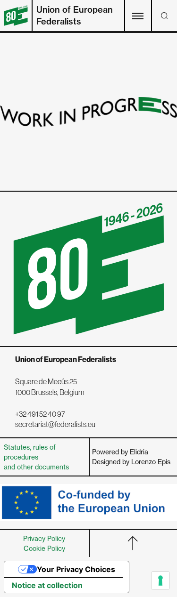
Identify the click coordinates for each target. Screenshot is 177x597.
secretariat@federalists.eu (55, 424)
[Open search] (164, 15)
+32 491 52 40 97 (40, 414)
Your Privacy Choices (76, 569)
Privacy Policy (44, 538)
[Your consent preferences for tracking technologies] (160, 580)
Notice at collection (47, 585)
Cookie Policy (44, 548)
